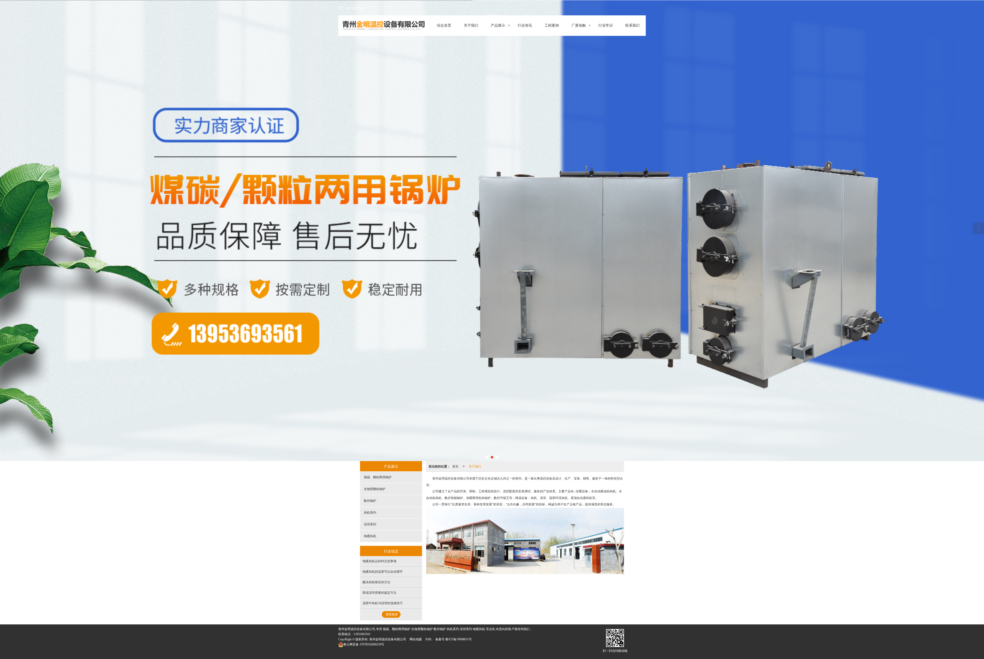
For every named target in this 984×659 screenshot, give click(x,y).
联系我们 (632, 25)
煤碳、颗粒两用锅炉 (378, 477)
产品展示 (498, 25)
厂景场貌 (578, 25)
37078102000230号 (363, 644)
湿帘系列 (370, 524)
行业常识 (605, 25)
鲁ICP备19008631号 (458, 639)
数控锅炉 (370, 501)
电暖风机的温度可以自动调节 (383, 571)
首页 (455, 466)
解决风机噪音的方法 (376, 582)
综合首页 (444, 25)
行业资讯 (525, 25)
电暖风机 (370, 536)
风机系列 (370, 512)
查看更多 (392, 614)
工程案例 (552, 25)
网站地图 (415, 639)
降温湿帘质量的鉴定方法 (379, 592)
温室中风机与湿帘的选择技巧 (383, 603)
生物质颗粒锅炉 (374, 489)
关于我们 (471, 25)
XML (428, 639)
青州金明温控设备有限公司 (387, 639)
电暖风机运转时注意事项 (379, 561)
